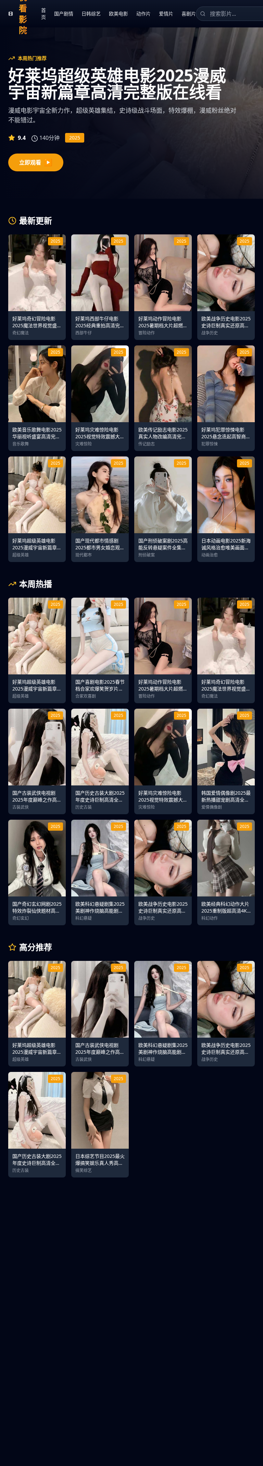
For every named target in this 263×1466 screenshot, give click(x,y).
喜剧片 (188, 13)
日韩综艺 (91, 13)
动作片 (143, 13)
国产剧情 (63, 13)
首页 (43, 13)
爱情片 (166, 13)
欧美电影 (118, 13)
